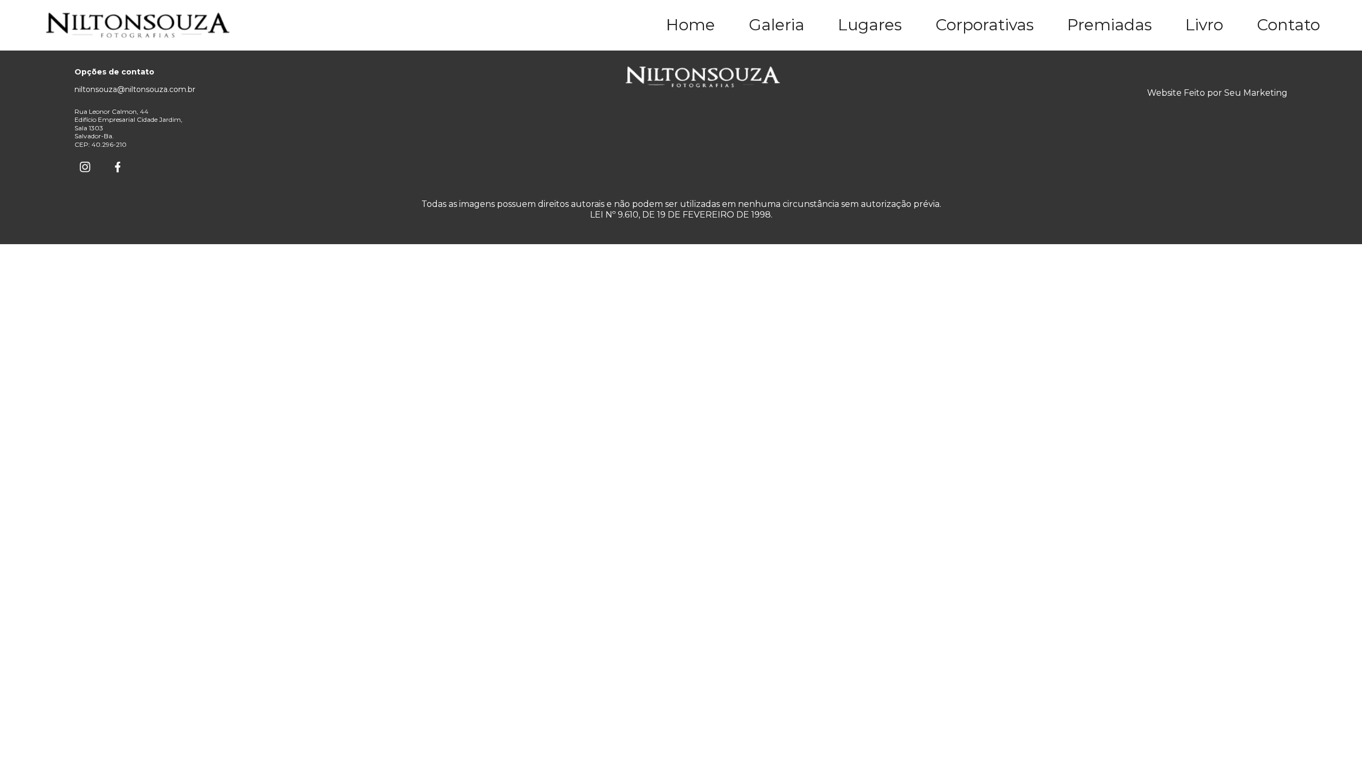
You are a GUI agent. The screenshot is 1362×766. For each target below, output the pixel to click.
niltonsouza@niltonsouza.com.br (134, 89)
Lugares (870, 25)
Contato (1288, 25)
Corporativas (984, 25)
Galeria (776, 25)
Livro (1204, 25)
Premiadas (1109, 25)
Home (690, 25)
